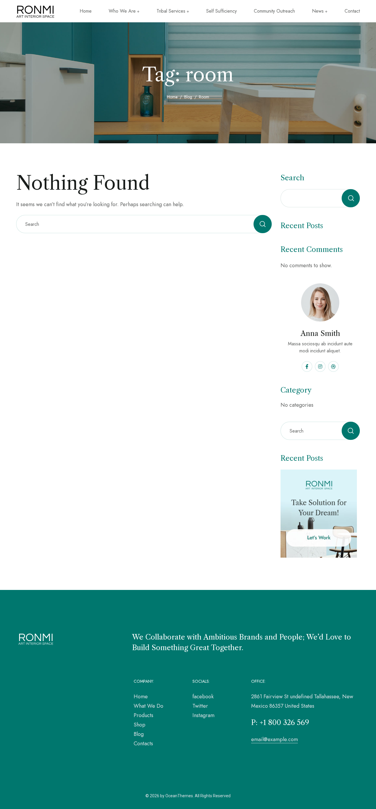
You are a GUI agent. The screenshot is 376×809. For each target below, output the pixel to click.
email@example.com (274, 739)
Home (172, 97)
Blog (188, 97)
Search (292, 178)
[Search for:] (144, 224)
